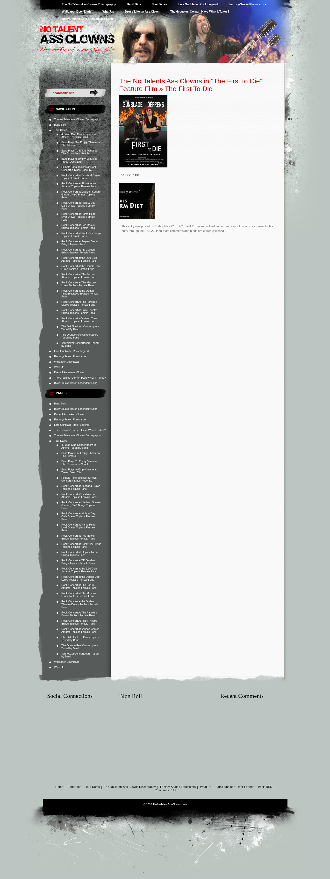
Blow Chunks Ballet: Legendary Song (87, 19)
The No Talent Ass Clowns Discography (89, 4)
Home (59, 787)
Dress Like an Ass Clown (142, 11)
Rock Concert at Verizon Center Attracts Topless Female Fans (80, 320)
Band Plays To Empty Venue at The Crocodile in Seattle (79, 152)
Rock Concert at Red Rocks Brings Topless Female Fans (78, 226)
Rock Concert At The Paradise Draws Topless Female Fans (79, 303)
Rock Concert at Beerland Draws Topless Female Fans (80, 177)
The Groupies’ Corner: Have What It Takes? (199, 11)
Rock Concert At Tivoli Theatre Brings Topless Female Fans (79, 311)
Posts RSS (265, 787)
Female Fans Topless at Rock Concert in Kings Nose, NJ (79, 168)
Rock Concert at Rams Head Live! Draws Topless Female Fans (78, 216)
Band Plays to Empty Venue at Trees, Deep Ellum (79, 160)
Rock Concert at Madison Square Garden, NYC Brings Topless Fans (80, 194)
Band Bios (134, 4)
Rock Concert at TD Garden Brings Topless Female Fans (78, 251)
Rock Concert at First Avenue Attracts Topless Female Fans (79, 185)
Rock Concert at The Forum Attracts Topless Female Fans (79, 276)
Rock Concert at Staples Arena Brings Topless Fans (79, 243)
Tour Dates (159, 4)
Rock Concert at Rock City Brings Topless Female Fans (81, 235)
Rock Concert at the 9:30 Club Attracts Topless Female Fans (79, 259)
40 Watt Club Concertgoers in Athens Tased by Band (78, 135)
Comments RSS (165, 790)
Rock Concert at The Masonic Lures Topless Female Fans (79, 284)
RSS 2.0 (149, 231)
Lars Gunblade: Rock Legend (198, 4)
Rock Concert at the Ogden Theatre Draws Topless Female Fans (79, 293)
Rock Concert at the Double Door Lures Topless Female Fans (80, 267)
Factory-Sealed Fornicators (247, 4)
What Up (108, 11)
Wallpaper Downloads (77, 11)
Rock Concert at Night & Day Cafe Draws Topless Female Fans (78, 205)
